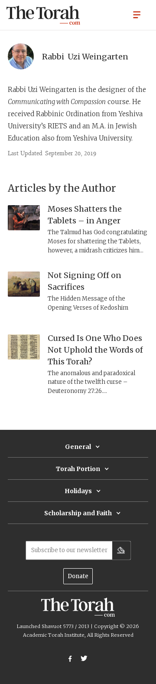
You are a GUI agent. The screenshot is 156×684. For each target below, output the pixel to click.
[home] (43, 15)
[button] (137, 14)
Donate (78, 576)
